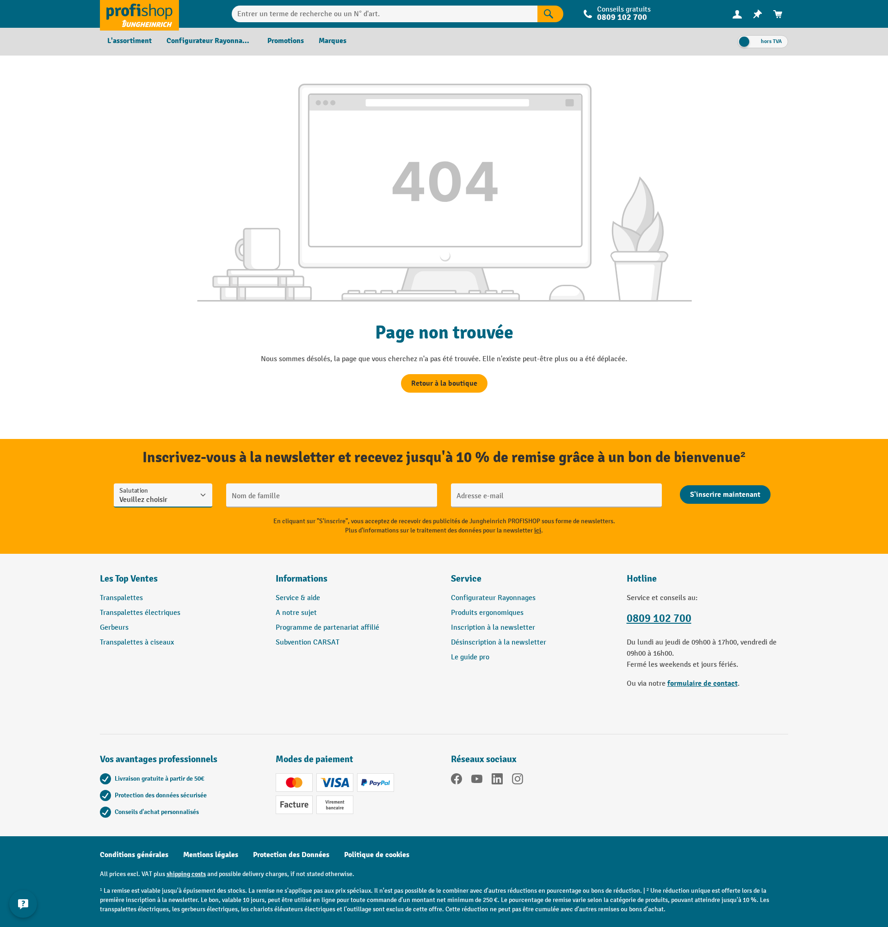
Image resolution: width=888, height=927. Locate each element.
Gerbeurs (114, 627)
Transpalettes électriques (140, 612)
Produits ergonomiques (487, 612)
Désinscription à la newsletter (498, 642)
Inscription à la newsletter (493, 627)
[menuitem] (737, 14)
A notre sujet (296, 612)
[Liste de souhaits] (757, 14)
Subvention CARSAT (307, 642)
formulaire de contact (702, 683)
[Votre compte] (737, 14)
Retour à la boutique (444, 383)
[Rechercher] (550, 14)
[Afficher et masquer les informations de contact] (23, 904)
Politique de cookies (376, 854)
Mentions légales (210, 854)
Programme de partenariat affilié (327, 627)
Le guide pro (470, 657)
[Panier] (778, 14)
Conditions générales (134, 854)
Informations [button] (301, 578)
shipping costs (186, 874)
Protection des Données (291, 854)
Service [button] (466, 578)
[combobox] (384, 14)
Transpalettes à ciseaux (137, 642)
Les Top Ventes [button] (129, 578)
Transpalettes (121, 598)
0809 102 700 (659, 618)
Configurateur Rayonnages (493, 598)
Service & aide (298, 598)
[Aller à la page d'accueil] (139, 14)
